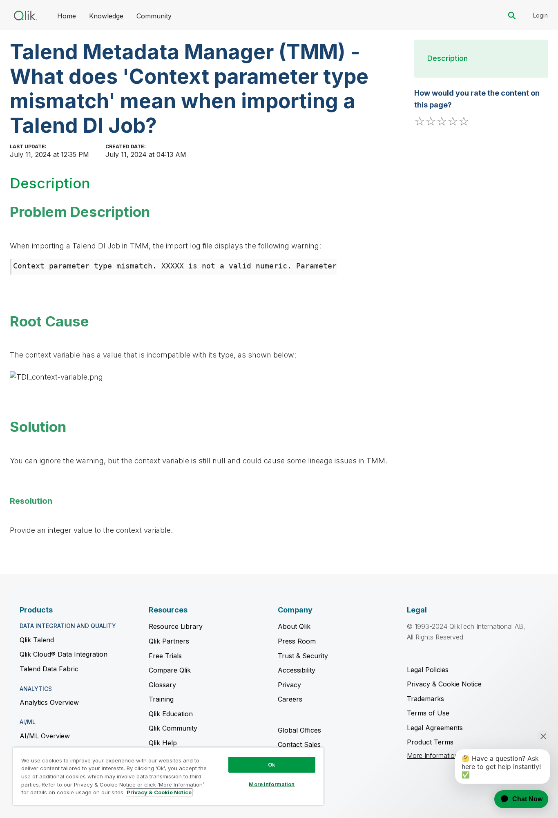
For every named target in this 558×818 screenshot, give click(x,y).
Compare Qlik (170, 670)
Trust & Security (303, 656)
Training (161, 699)
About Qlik (294, 626)
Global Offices (299, 730)
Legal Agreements (435, 728)
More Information (432, 756)
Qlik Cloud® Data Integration (63, 654)
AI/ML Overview (45, 736)
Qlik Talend (37, 640)
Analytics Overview (49, 702)
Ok (271, 764)
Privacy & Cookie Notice (444, 684)
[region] (168, 776)
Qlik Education (171, 714)
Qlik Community (173, 728)
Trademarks (425, 699)
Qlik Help (163, 743)
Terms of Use (428, 713)
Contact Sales (299, 744)
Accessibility (296, 670)
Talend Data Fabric (49, 669)
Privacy (289, 685)
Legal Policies (428, 670)
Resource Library (176, 626)
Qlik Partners (169, 641)
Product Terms (430, 742)
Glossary (162, 685)
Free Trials (165, 656)
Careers (290, 699)
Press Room (297, 641)
